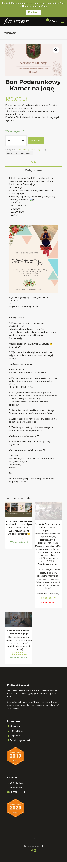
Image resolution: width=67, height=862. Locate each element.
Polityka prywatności (20, 740)
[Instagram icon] (35, 850)
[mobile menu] (62, 21)
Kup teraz (33, 12)
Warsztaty (35, 149)
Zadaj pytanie (33, 170)
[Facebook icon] (32, 850)
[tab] (33, 162)
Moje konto (15, 726)
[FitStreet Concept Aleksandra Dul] (15, 21)
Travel (18, 149)
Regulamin (15, 735)
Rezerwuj (35, 140)
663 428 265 (16, 787)
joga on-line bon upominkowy (19, 153)
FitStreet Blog (16, 731)
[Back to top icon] (33, 838)
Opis (33, 162)
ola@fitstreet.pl (17, 792)
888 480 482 (16, 782)
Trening (25, 149)
